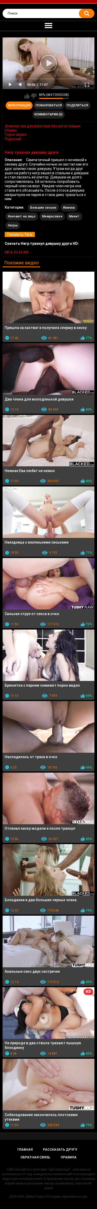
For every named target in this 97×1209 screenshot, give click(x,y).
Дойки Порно (35, 1196)
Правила (69, 1157)
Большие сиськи (43, 207)
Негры (13, 225)
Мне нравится (27, 96)
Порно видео (16, 134)
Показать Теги (19, 234)
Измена (69, 207)
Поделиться (77, 105)
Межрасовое (52, 216)
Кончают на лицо (22, 216)
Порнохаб (13, 139)
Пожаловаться (49, 105)
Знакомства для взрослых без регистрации (42, 126)
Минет (74, 216)
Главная (25, 1149)
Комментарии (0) (48, 114)
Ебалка (11, 130)
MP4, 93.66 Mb (17, 252)
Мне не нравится (33, 96)
